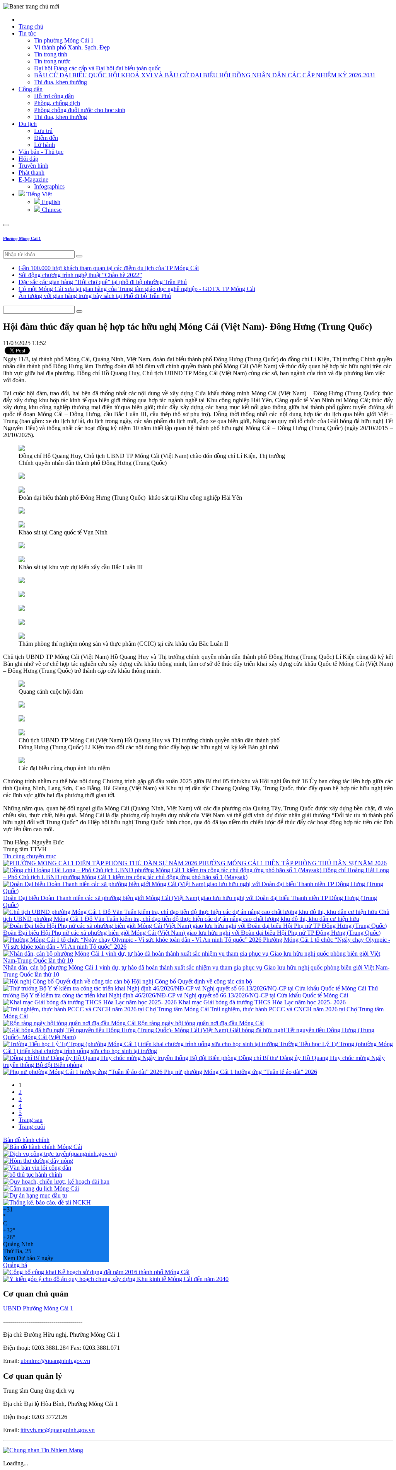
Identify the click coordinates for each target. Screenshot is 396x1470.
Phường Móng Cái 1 (22, 238)
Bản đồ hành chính (26, 1140)
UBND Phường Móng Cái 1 (38, 1308)
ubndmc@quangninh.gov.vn (55, 1361)
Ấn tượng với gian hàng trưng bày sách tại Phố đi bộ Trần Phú (95, 296)
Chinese (50, 209)
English (50, 202)
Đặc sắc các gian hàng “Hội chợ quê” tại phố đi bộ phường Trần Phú (103, 282)
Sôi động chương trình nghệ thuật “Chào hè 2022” (80, 275)
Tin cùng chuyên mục (29, 856)
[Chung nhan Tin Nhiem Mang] (43, 1450)
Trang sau (31, 1119)
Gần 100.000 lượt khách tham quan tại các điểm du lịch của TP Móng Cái (109, 268)
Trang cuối (32, 1126)
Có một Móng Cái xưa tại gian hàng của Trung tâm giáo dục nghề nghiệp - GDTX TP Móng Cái (137, 289)
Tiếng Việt (38, 194)
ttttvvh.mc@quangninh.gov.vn (57, 1430)
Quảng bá (15, 1265)
